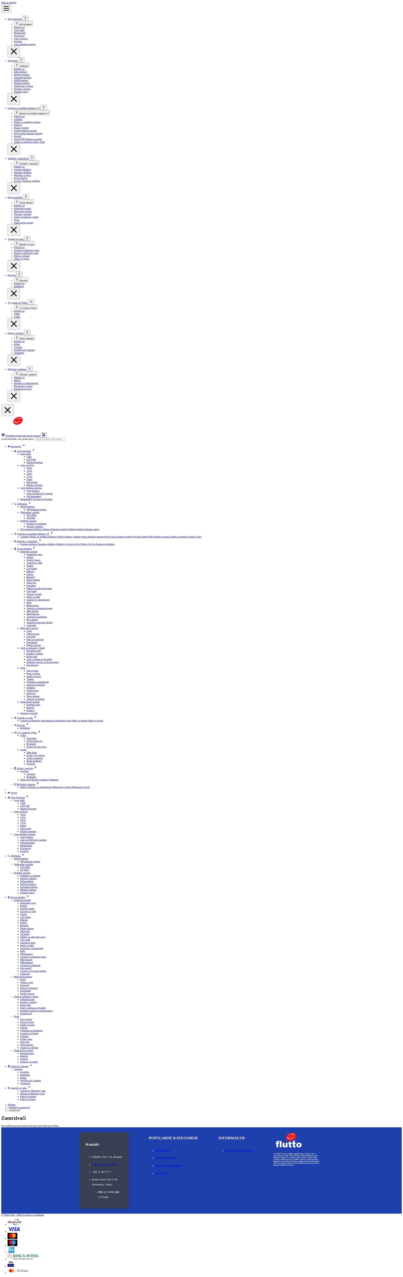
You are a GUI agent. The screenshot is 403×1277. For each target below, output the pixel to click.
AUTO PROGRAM (165, 1158)
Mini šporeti (32, 611)
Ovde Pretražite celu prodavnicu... (18, 439)
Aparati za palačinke (36, 616)
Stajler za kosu (33, 676)
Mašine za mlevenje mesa (39, 588)
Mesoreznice (32, 605)
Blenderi (30, 577)
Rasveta (12, 275)
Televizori (31, 738)
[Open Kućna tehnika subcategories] (26, 196)
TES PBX (31, 515)
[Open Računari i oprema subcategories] (29, 368)
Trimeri (30, 679)
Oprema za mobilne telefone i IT (24, 108)
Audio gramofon (34, 758)
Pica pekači (32, 619)
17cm (29, 476)
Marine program (34, 485)
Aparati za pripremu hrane (39, 608)
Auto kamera (32, 490)
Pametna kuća (33, 704)
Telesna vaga (32, 634)
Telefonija (13, 60)
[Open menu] (6, 8)
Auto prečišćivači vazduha (39, 493)
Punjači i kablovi (34, 526)
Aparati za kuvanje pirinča (39, 622)
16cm (29, 473)
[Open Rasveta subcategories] (19, 274)
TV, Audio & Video (18, 302)
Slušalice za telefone (36, 523)
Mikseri (30, 571)
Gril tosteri (31, 568)
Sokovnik (31, 582)
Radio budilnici (34, 761)
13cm (29, 471)
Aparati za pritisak (35, 699)
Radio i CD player (35, 755)
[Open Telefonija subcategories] (21, 60)
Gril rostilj (31, 591)
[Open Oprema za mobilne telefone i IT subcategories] (43, 107)
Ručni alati (31, 656)
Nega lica (31, 693)
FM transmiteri (33, 496)
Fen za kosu (32, 670)
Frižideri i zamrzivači (19, 1107)
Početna (11, 1104)
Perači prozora (33, 645)
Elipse (29, 479)
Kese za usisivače (35, 639)
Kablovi (30, 710)
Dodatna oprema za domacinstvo (42, 662)
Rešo (28, 602)
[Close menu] (14, 51)
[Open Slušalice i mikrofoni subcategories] (32, 157)
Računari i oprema (17, 369)
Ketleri (29, 557)
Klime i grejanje (16, 333)
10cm (29, 468)
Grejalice (30, 774)
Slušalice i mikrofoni (18, 158)
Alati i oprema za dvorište (39, 659)
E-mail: (104, 1164)
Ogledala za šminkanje (37, 682)
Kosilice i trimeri (34, 653)
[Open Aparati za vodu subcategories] (27, 238)
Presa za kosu (33, 673)
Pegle (29, 631)
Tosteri (29, 565)
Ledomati (31, 625)
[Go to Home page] (16, 431)
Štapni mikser (33, 580)
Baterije (30, 707)
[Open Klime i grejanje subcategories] (27, 332)
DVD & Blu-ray (34, 741)
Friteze (29, 574)
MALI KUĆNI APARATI (168, 1165)
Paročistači (31, 642)
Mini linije (31, 752)
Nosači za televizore (36, 746)
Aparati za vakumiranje (38, 599)
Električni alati (33, 651)
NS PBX (30, 518)
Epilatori (30, 687)
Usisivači (31, 636)
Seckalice (31, 585)
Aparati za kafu (34, 594)
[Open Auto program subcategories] (25, 18)
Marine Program (34, 462)
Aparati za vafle (34, 563)
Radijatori (31, 777)
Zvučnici (30, 764)
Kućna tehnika (15, 197)
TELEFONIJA (162, 1150)
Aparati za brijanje (35, 685)
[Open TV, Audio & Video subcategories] (31, 302)
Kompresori (32, 665)
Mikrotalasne (32, 614)
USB (28, 456)
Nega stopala (32, 696)
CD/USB (31, 459)
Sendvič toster (33, 560)
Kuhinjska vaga (34, 554)
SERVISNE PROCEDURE (239, 1150)
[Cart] (44, 435)
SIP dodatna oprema (36, 509)
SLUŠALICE (162, 1173)
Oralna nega (32, 690)
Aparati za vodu (16, 239)
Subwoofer (31, 482)
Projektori (31, 744)
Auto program (15, 19)
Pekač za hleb (33, 597)
